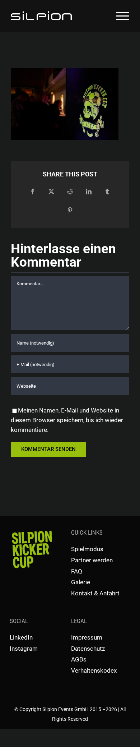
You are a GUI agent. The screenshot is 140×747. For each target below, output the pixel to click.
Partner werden (92, 560)
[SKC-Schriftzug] (31, 530)
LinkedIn (21, 637)
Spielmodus (87, 549)
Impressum (86, 637)
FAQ (76, 571)
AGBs (79, 659)
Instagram (24, 648)
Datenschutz (88, 648)
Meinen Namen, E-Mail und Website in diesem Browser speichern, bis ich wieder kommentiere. (67, 420)
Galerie (80, 582)
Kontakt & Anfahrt (95, 593)
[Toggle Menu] (123, 16)
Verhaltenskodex (94, 670)
